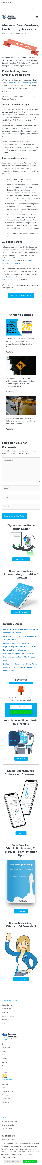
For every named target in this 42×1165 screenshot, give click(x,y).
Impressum (6, 1099)
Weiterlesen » (11, 352)
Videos (4, 1062)
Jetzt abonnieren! (21, 712)
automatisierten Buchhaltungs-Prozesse (24, 83)
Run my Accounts (9, 33)
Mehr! (21, 833)
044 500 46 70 (7, 3)
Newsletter (6, 1066)
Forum (4, 1059)
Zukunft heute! (21, 559)
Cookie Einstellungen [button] (12, 1161)
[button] (37, 8)
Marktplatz (5, 1095)
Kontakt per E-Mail (8, 1140)
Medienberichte (7, 1091)
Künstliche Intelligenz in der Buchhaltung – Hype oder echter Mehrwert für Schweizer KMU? (19, 657)
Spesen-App (6, 1020)
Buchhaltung (6, 1009)
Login (32, 8)
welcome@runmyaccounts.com (23, 3)
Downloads (6, 1048)
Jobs (3, 1088)
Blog (3, 1044)
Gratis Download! (21, 612)
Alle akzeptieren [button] (30, 1161)
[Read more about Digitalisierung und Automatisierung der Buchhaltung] (21, 405)
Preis (3, 1023)
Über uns (26, 8)
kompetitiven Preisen (22, 258)
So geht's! (21, 759)
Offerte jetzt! (21, 979)
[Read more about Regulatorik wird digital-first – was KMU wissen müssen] (21, 366)
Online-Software (7, 1005)
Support (5, 1051)
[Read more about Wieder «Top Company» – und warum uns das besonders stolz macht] (21, 327)
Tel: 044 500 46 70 (8, 1136)
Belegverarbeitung (9, 261)
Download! (21, 911)
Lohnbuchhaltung (8, 1016)
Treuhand (5, 1012)
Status (4, 1055)
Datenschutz (6, 1102)
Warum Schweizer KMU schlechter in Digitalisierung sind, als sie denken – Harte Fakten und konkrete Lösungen (19, 646)
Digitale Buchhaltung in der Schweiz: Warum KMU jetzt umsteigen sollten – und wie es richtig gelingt (20, 667)
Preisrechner (7, 280)
